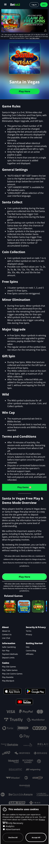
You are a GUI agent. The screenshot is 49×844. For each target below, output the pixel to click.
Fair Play (5, 650)
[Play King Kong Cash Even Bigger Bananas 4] (10, 606)
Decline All (13, 837)
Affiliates (29, 654)
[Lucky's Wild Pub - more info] (43, 611)
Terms (28, 631)
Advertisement (12, 829)
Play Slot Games (9, 666)
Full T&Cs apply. (34, 38)
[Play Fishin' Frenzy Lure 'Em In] (24, 606)
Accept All (36, 837)
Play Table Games (10, 670)
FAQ (27, 647)
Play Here (24, 91)
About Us (6, 631)
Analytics (9, 826)
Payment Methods (10, 654)
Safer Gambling (9, 647)
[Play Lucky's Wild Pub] (38, 606)
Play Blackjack (8, 680)
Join (43, 5)
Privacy (29, 634)
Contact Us (6, 634)
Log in (34, 5)
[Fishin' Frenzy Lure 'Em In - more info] (28, 611)
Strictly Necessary (14, 823)
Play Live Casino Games (12, 673)
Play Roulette (7, 677)
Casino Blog (31, 650)
